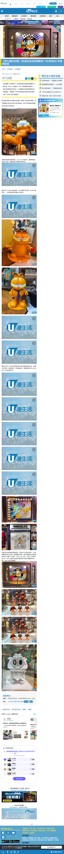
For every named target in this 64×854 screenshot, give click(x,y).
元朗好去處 (25, 830)
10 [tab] (33, 22)
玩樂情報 (10, 69)
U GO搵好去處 (42, 7)
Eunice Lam (8, 74)
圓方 (31, 701)
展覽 (24, 709)
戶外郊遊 (25, 833)
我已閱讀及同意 (51, 847)
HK (10, 3)
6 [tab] (36, 20)
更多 (34, 714)
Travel (15, 3)
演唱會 (7, 16)
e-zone (40, 3)
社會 (47, 830)
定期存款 (29, 19)
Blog (34, 3)
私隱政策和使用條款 (9, 848)
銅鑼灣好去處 (50, 828)
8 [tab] (30, 22)
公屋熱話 (16, 19)
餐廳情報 (53, 830)
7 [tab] (28, 22)
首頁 (3, 69)
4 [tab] (33, 20)
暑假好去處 (6, 709)
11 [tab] (35, 22)
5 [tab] (35, 20)
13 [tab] (32, 24)
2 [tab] (30, 20)
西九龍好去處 (16, 709)
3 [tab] (31, 20)
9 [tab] (31, 22)
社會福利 (31, 833)
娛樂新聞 (22, 19)
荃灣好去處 (33, 830)
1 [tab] (28, 20)
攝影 (30, 709)
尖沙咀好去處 (40, 828)
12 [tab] (36, 22)
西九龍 (26, 701)
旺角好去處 (41, 830)
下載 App (54, 3)
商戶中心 (60, 7)
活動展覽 (17, 69)
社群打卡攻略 (53, 7)
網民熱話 (25, 838)
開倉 (34, 828)
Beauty (28, 3)
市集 (30, 828)
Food (22, 3)
